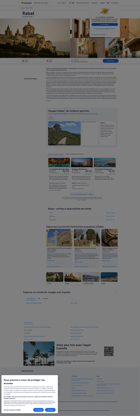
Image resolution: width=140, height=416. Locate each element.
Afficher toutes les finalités (12, 410)
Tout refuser (38, 410)
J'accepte (50, 410)
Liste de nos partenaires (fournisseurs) (14, 405)
